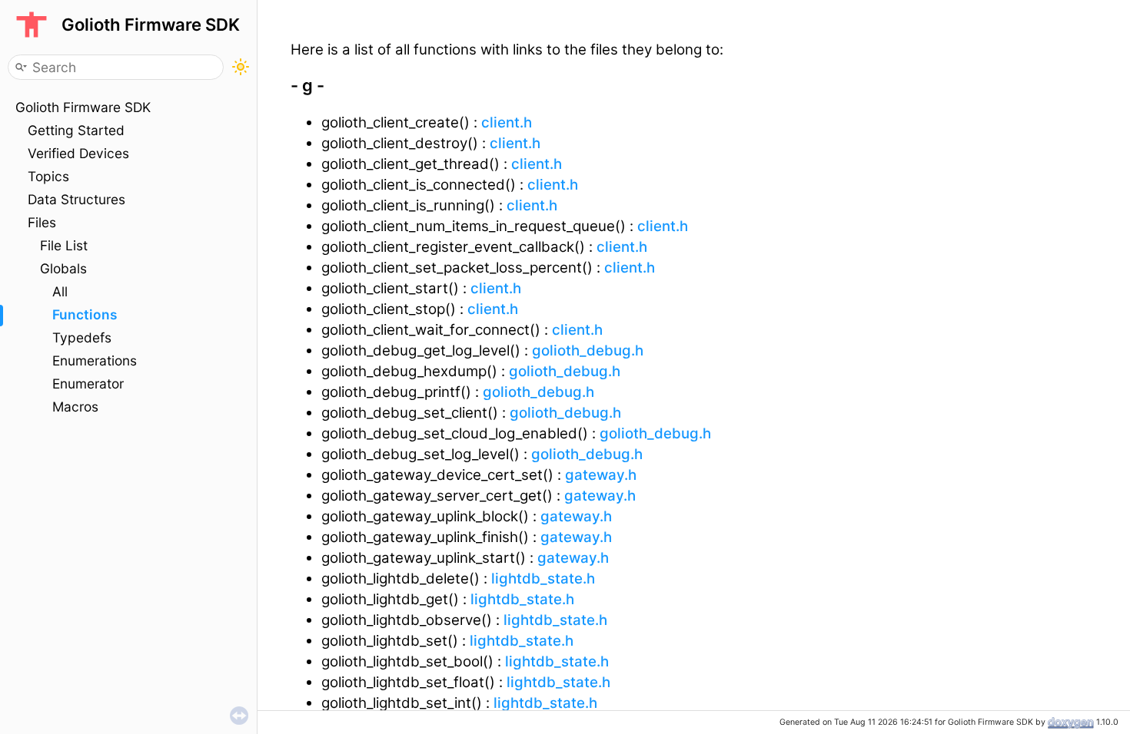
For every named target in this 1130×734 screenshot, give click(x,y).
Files (42, 222)
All (60, 291)
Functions (84, 314)
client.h (506, 122)
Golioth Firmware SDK (83, 107)
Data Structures (76, 199)
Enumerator (88, 383)
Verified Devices (78, 153)
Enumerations (94, 360)
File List (64, 245)
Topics (48, 176)
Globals (63, 268)
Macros (75, 406)
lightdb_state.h (543, 578)
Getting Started (76, 130)
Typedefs (81, 337)
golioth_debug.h (587, 350)
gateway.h (600, 475)
